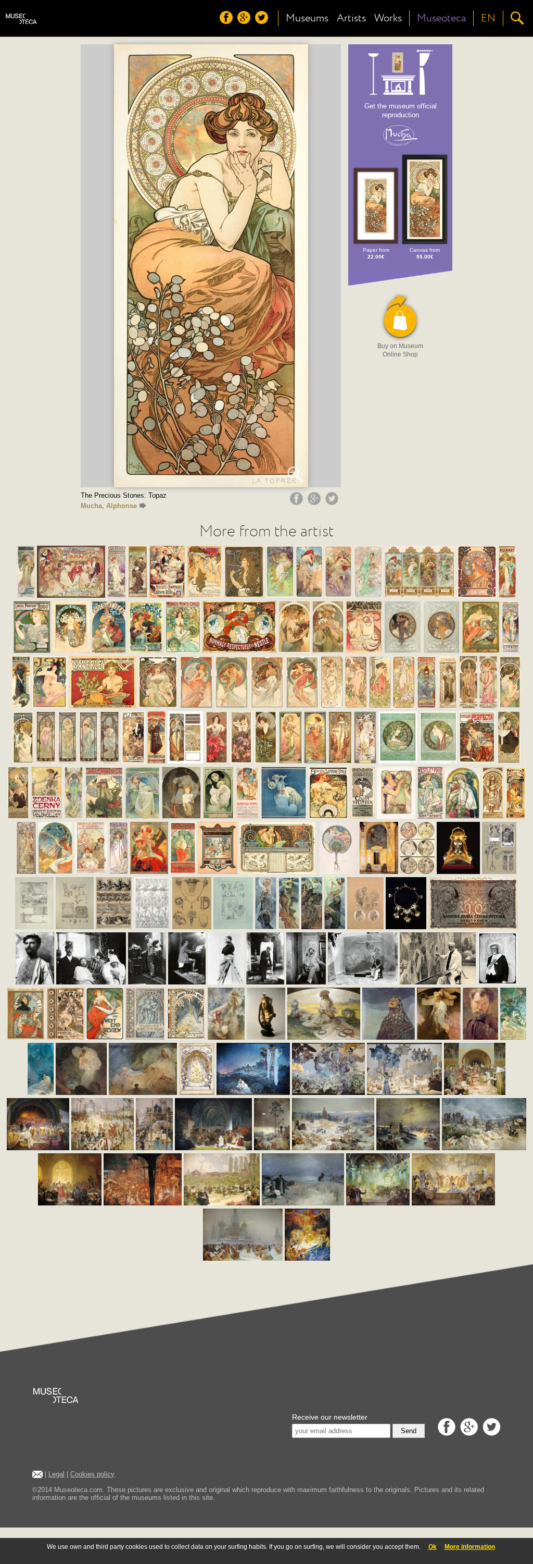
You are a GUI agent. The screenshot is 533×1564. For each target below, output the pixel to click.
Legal (56, 1474)
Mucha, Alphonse (109, 506)
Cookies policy (92, 1474)
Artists (351, 18)
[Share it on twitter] (333, 502)
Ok (432, 1546)
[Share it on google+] (315, 502)
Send (408, 1431)
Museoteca (441, 18)
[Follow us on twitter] (263, 21)
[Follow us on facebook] (227, 21)
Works (388, 18)
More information (470, 1546)
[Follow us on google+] (245, 21)
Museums (307, 18)
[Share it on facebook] (298, 502)
